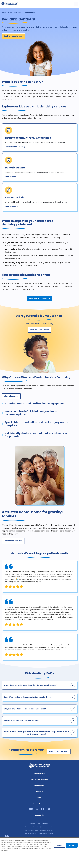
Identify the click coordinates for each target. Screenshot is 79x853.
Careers (39, 797)
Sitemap (32, 823)
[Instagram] (48, 809)
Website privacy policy (31, 830)
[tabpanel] (39, 576)
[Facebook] (42, 809)
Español (38, 815)
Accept (71, 845)
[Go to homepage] (9, 3)
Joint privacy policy (30, 833)
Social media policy (47, 827)
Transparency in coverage (45, 833)
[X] (37, 809)
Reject (59, 845)
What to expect (39, 785)
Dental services (15, 12)
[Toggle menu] (76, 4)
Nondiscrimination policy (32, 827)
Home (4, 12)
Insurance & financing (39, 779)
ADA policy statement (46, 830)
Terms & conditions (42, 823)
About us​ (39, 791)
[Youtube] (31, 809)
